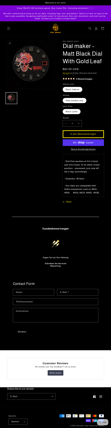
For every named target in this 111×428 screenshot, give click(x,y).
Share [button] (69, 202)
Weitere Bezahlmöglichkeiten (83, 149)
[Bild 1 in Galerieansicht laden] (11, 98)
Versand (66, 73)
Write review (55, 373)
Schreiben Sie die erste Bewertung (55, 264)
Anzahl (66, 118)
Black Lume (72, 112)
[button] (8, 28)
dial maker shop (82, 425)
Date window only (75, 100)
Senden (22, 332)
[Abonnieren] (52, 396)
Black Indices (72, 89)
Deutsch (15, 422)
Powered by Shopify (96, 425)
